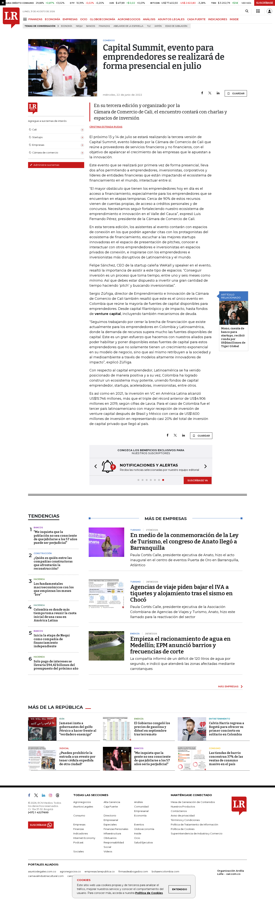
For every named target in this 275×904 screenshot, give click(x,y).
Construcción (43, 553)
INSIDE (234, 19)
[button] (94, 466)
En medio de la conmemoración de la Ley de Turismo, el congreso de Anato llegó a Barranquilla (184, 541)
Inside (137, 833)
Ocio (137, 837)
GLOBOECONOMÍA (102, 19)
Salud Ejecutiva (143, 842)
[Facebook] (202, 93)
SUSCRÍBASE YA (197, 480)
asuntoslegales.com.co (42, 871)
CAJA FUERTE (196, 19)
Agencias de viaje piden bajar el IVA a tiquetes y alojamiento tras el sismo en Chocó (181, 593)
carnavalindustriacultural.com (46, 875)
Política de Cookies (149, 893)
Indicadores (80, 833)
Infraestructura (112, 833)
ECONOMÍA (52, 19)
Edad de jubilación (176, 26)
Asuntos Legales (83, 806)
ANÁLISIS (149, 19)
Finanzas (104, 26)
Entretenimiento (219, 718)
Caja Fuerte (111, 806)
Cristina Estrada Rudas (105, 126)
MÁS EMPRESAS (228, 686)
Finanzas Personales (116, 828)
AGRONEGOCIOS (129, 19)
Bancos (90, 26)
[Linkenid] (45, 796)
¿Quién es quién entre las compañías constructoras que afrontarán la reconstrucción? (53, 563)
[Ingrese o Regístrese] (269, 11)
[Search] (246, 11)
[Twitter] (210, 93)
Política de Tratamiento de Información (194, 824)
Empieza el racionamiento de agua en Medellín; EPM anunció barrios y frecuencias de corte (180, 645)
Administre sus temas (46, 164)
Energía (138, 718)
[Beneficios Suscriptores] (258, 11)
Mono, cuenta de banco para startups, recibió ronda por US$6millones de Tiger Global (233, 337)
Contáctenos (179, 811)
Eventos (139, 824)
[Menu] (25, 19)
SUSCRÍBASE (264, 2)
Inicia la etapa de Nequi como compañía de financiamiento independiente (52, 641)
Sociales (78, 851)
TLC (149, 26)
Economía (66, 26)
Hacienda (39, 579)
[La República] (11, 17)
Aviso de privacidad (183, 815)
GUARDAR (238, 93)
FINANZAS (35, 19)
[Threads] (59, 796)
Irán (61, 718)
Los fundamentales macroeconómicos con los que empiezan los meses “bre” (54, 589)
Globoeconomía (144, 828)
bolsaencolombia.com (165, 871)
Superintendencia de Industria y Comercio (196, 833)
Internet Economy (84, 837)
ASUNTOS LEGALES (171, 19)
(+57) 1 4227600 (38, 812)
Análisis (138, 802)
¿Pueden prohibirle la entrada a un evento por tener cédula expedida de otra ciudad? (77, 758)
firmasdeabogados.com (133, 871)
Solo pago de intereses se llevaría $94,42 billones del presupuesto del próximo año (56, 665)
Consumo (215, 748)
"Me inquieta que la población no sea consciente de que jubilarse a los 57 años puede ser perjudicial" (55, 537)
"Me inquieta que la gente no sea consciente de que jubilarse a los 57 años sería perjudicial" (152, 758)
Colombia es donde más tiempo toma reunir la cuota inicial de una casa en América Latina (55, 615)
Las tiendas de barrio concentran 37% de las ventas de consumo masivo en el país (226, 758)
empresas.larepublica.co (100, 871)
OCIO (83, 19)
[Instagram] (52, 796)
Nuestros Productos (183, 806)
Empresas (79, 824)
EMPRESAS (70, 19)
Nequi (79, 26)
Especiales (110, 824)
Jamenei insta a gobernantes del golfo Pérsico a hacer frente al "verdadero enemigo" (77, 728)
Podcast (78, 842)
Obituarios (110, 837)
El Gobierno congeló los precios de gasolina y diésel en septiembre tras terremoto (152, 728)
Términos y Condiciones (185, 819)
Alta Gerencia (112, 802)
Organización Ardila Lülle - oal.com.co (230, 872)
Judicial (64, 748)
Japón (158, 26)
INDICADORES (217, 19)
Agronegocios (82, 802)
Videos (108, 851)
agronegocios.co (70, 871)
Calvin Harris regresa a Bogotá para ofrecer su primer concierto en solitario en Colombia (226, 728)
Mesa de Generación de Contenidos (193, 802)
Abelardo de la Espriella (128, 26)
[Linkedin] (218, 93)
